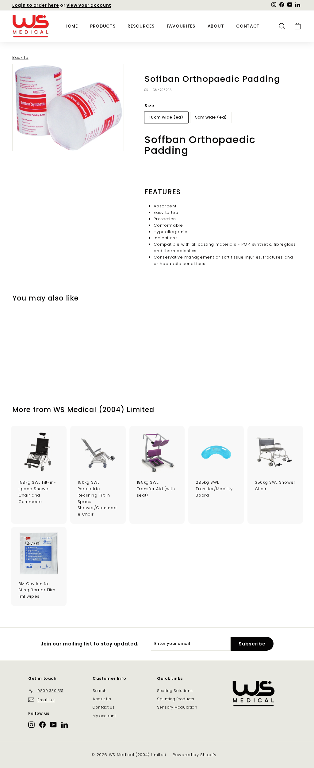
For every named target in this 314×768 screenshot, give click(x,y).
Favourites (181, 26)
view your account (89, 5)
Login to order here (35, 5)
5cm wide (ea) (211, 117)
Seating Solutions (175, 690)
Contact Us (104, 707)
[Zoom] (68, 107)
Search (100, 690)
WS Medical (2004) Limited (103, 409)
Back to (20, 57)
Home (71, 26)
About (216, 26)
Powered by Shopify (194, 755)
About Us (102, 699)
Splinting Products (175, 699)
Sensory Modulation (177, 707)
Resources (141, 26)
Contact (248, 26)
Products (103, 26)
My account (104, 715)
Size (149, 106)
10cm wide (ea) (166, 117)
